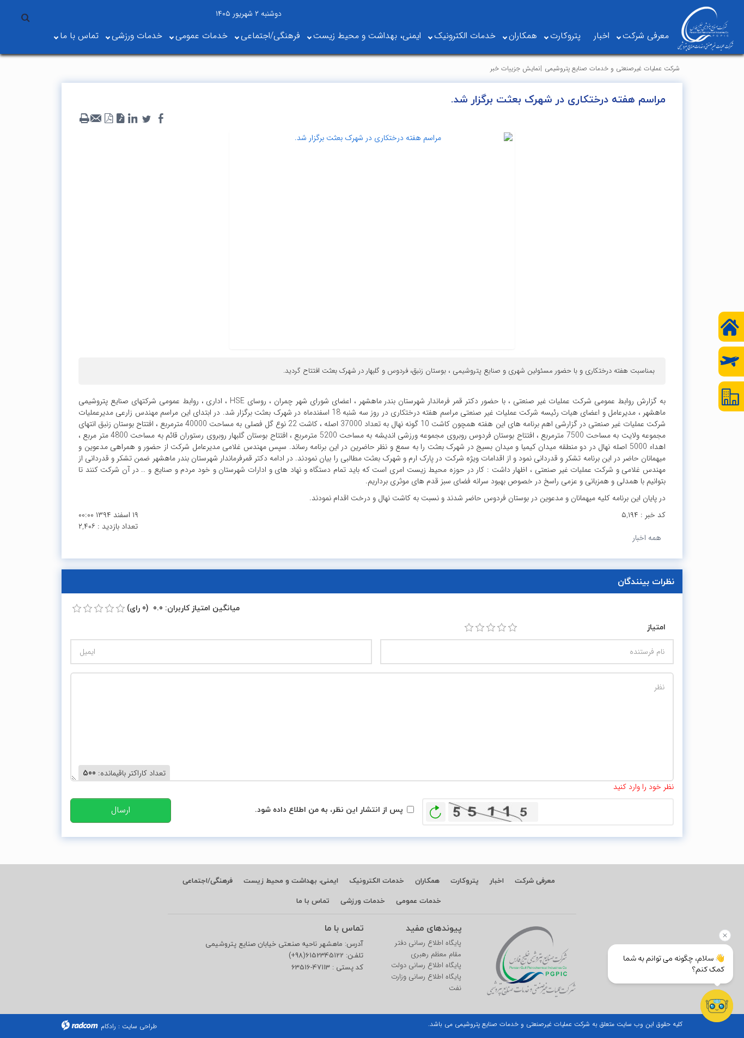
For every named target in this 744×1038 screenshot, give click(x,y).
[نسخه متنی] (84, 119)
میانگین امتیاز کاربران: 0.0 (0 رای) (183, 608)
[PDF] (108, 119)
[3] (491, 628)
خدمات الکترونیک (465, 36)
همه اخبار (646, 538)
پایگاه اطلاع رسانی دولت (426, 965)
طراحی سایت (139, 1026)
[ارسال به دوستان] (96, 119)
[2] (480, 628)
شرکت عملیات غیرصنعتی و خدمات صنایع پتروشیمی (612, 68)
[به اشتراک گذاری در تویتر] (146, 119)
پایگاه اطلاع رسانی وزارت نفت (426, 983)
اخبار (601, 36)
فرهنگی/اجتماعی (270, 36)
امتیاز (656, 627)
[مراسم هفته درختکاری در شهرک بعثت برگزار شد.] (372, 239)
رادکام (108, 1026)
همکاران (523, 36)
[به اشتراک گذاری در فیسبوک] (161, 119)
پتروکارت (565, 36)
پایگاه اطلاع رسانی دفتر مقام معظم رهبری (428, 949)
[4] (502, 628)
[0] (77, 609)
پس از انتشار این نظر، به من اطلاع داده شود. (329, 809)
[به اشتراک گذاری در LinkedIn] (132, 119)
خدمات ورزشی (137, 36)
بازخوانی (436, 809)
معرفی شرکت (646, 36)
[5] (512, 628)
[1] (469, 628)
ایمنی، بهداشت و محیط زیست (367, 36)
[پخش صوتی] (120, 119)
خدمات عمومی (201, 36)
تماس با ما (79, 36)
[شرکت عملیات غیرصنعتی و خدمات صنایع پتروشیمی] (705, 29)
